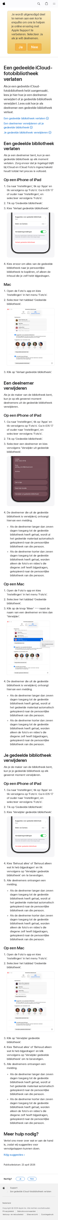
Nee (34, 47)
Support (13, 1188)
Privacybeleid (8, 1211)
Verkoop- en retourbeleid (13, 1214)
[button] (39, 4)
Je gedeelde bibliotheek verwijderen (26, 132)
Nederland (6, 1203)
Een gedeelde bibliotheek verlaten (24, 118)
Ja (21, 47)
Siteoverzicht (32, 1214)
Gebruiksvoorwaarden (26, 1211)
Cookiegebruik (47, 1214)
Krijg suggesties (13, 1154)
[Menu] (54, 4)
